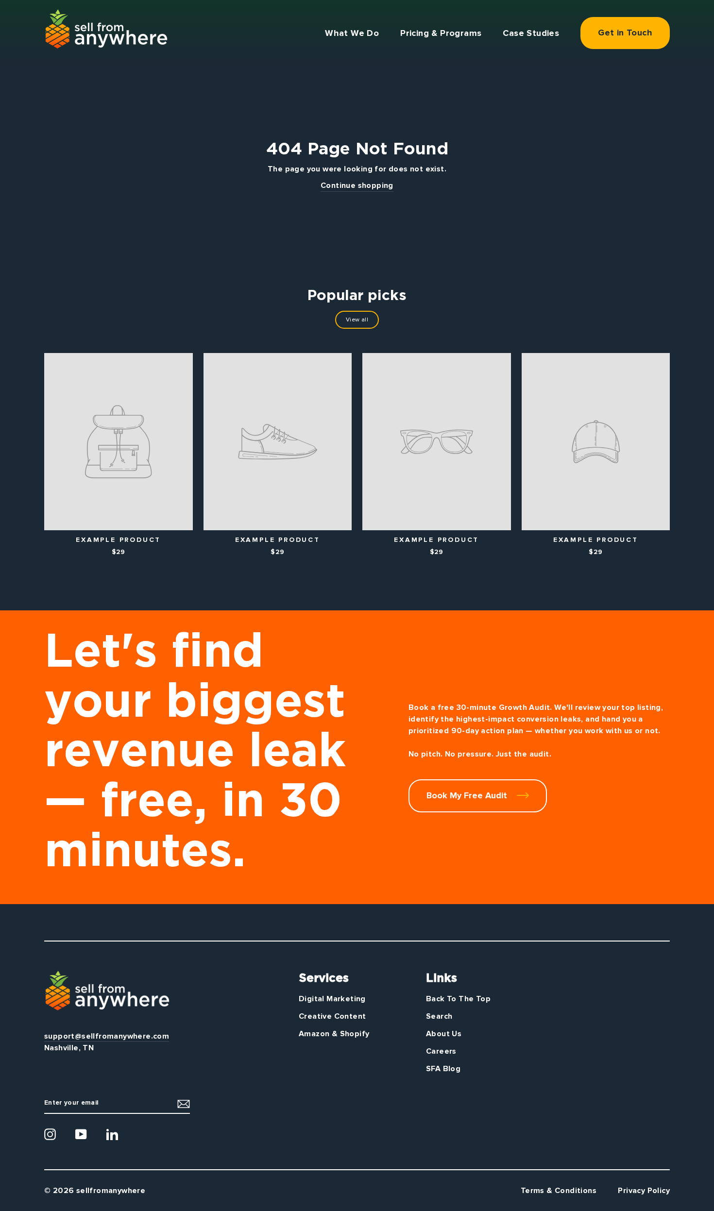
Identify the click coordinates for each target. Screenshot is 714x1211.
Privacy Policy (644, 1190)
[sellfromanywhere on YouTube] (81, 1134)
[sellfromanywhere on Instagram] (50, 1134)
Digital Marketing (332, 999)
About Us (443, 1034)
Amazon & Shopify (334, 1034)
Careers (441, 1051)
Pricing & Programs (440, 33)
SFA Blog (443, 1069)
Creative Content (332, 1016)
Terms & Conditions (558, 1190)
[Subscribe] (183, 1103)
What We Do (352, 33)
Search (439, 1016)
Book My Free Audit (468, 795)
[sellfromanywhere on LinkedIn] (112, 1134)
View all (357, 319)
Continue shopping (357, 185)
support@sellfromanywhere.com (106, 1036)
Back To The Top (458, 999)
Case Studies (531, 33)
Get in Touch (625, 32)
